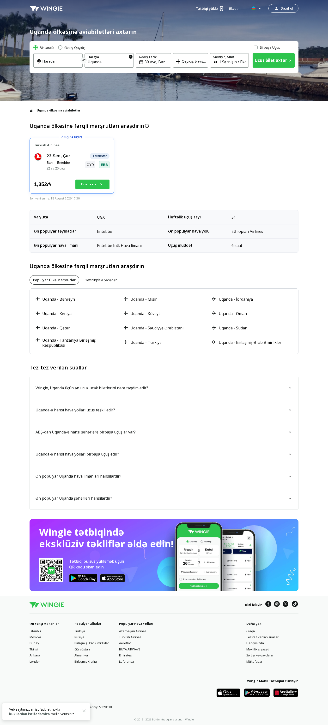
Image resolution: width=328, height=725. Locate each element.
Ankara (35, 655)
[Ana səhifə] (31, 110)
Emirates (125, 655)
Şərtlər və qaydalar (259, 655)
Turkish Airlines (130, 637)
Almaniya (81, 655)
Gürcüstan (82, 649)
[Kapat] (84, 711)
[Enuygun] (46, 8)
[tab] (54, 280)
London (35, 661)
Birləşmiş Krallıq (85, 661)
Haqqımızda (255, 643)
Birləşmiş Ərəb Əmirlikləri (91, 643)
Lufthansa (126, 661)
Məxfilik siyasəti (257, 649)
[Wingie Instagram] (277, 604)
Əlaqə (250, 631)
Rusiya (79, 637)
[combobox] (60, 64)
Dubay (34, 643)
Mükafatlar (254, 661)
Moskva (35, 637)
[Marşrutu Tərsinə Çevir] (84, 61)
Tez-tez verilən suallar (262, 637)
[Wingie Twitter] (285, 604)
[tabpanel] (164, 321)
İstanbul (36, 631)
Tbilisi (34, 649)
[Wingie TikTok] (294, 604)
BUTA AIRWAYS (129, 649)
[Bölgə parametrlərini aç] (257, 8)
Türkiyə (79, 631)
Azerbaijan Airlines (132, 631)
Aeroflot (125, 643)
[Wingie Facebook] (268, 604)
